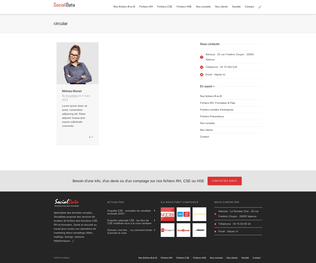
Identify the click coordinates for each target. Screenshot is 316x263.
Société (236, 6)
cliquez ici (219, 74)
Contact (249, 6)
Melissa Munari (72, 91)
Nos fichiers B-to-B (124, 6)
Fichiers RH (146, 6)
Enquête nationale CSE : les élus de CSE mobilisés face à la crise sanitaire (129, 222)
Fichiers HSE (184, 6)
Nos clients (221, 6)
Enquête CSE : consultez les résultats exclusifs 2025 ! (129, 212)
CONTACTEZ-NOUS (224, 181)
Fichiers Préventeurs (212, 116)
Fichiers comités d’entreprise (216, 109)
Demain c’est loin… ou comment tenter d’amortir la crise (129, 231)
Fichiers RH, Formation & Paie (217, 102)
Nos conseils (203, 6)
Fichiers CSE (164, 6)
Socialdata (72, 95)
